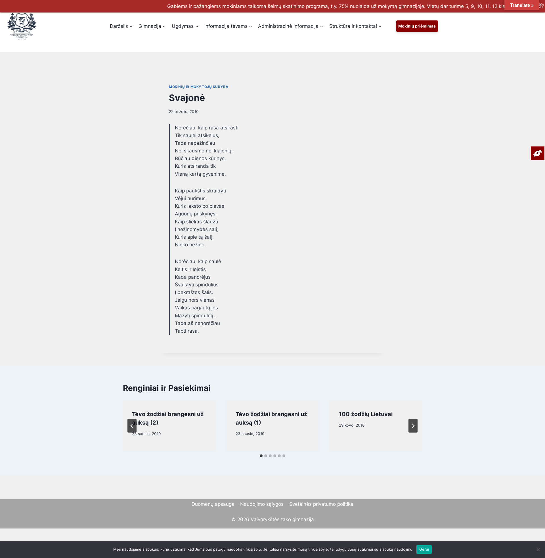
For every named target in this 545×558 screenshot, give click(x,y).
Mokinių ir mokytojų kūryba (198, 87)
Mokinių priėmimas (417, 26)
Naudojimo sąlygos (262, 504)
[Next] (413, 426)
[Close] (540, 4)
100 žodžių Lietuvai (366, 414)
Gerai (424, 549)
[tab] (261, 455)
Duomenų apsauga (213, 504)
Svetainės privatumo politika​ (321, 504)
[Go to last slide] (132, 426)
